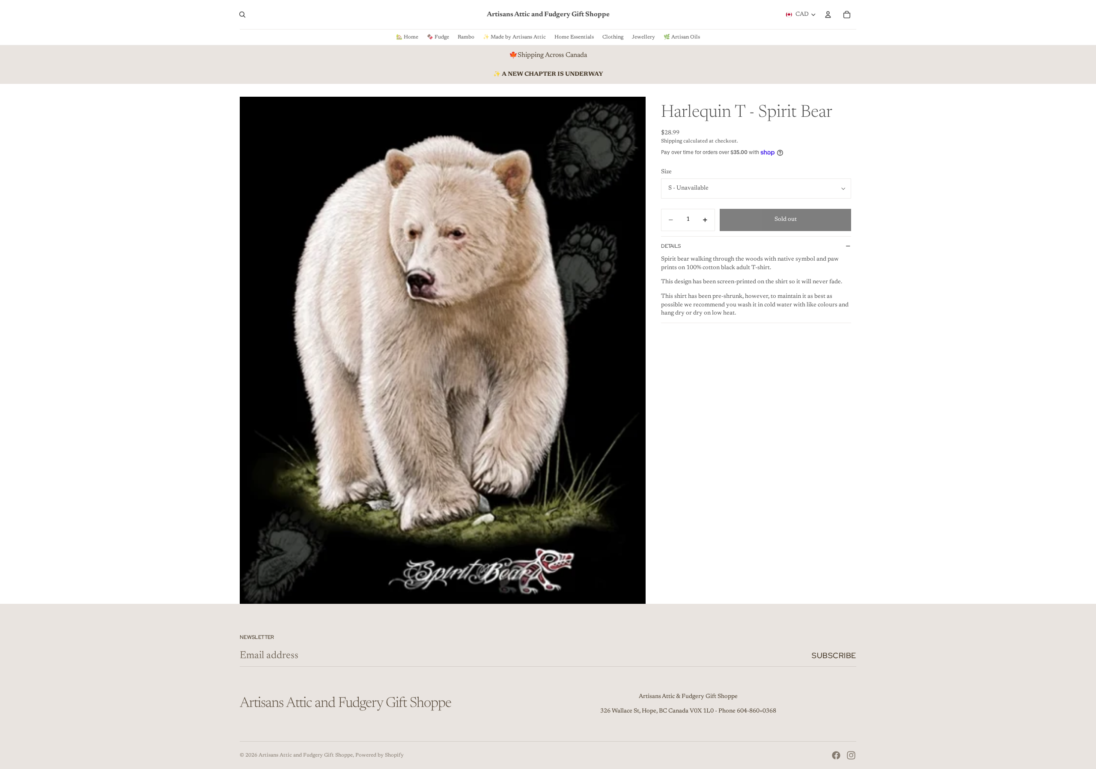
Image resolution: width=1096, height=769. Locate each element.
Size (666, 172)
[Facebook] (836, 755)
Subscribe (834, 655)
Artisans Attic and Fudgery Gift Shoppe (306, 755)
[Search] (242, 14)
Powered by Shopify (379, 755)
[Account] (828, 14)
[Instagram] (851, 755)
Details (671, 246)
